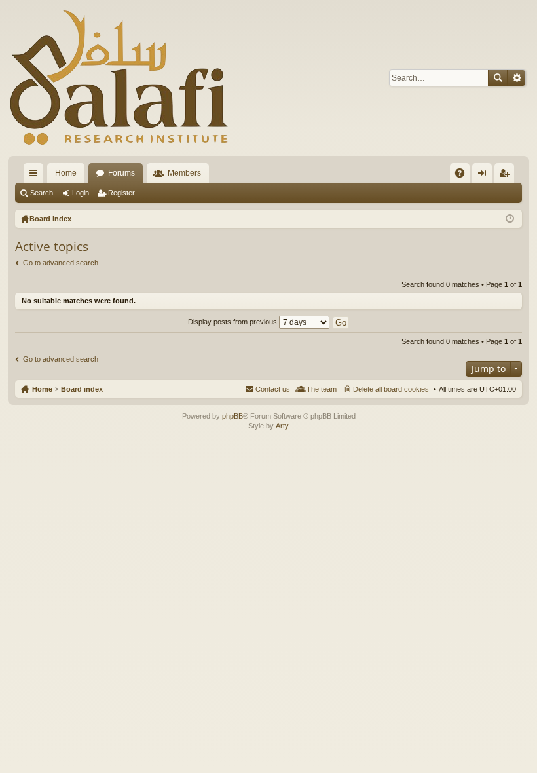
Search (498, 78)
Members (184, 173)
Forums (121, 173)
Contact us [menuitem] (272, 389)
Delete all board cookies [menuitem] (391, 389)
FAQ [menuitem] (464, 175)
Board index (82, 389)
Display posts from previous (233, 322)
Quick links (36, 175)
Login (80, 193)
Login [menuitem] (484, 175)
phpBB (232, 416)
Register (121, 193)
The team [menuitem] (321, 389)
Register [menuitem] (507, 175)
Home (66, 173)
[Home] (119, 78)
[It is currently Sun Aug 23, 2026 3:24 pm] (510, 219)
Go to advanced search (60, 263)
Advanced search (516, 78)
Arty (282, 426)
